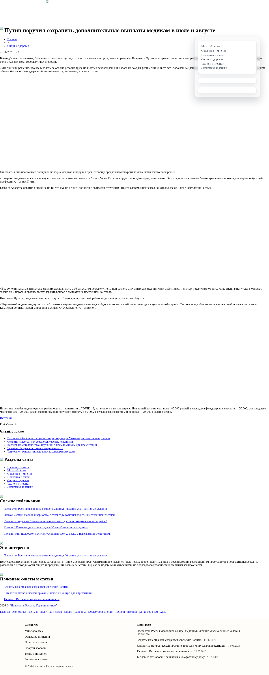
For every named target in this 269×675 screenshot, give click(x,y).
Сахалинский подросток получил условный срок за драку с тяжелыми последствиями (57, 533)
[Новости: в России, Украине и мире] (134, 11)
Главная (12, 39)
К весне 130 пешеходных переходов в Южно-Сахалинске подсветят (46, 527)
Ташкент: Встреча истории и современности (35, 448)
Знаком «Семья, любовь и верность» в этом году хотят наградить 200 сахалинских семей (59, 514)
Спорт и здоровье (18, 45)
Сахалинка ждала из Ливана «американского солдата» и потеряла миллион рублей (55, 521)
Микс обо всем (16, 470)
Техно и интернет (18, 483)
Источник (6, 418)
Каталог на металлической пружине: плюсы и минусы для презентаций (52, 444)
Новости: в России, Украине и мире (33, 605)
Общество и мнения (19, 473)
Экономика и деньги (20, 486)
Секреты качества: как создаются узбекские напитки (40, 441)
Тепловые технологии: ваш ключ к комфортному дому (41, 451)
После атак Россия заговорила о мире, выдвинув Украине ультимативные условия (58, 438)
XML (163, 611)
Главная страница (18, 467)
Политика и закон (18, 477)
